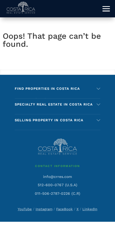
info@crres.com (57, 176)
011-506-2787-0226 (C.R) (57, 193)
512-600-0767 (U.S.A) (57, 185)
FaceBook (64, 209)
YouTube (25, 209)
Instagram (44, 209)
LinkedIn (89, 209)
